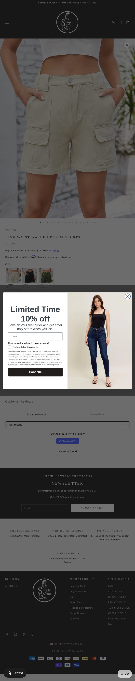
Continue (35, 372)
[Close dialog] (128, 296)
